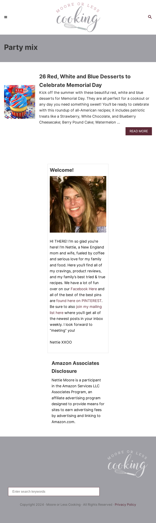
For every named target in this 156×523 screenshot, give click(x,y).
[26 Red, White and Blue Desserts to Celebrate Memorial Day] (19, 104)
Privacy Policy (125, 505)
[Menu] (6, 17)
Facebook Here (84, 289)
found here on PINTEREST (79, 301)
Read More (140, 132)
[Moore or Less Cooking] (78, 17)
